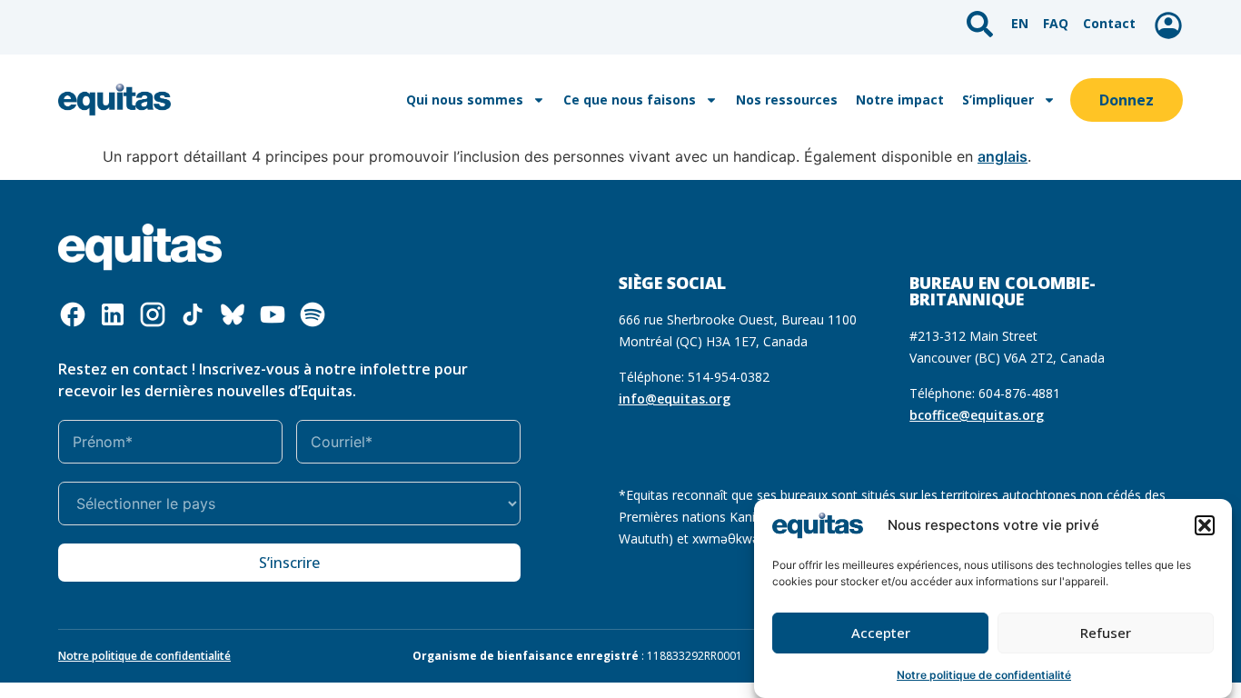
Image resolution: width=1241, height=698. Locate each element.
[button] (1205, 525)
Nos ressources (787, 99)
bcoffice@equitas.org (976, 415)
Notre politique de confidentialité (984, 675)
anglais (1003, 156)
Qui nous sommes (464, 99)
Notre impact (900, 99)
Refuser (1105, 633)
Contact (1109, 23)
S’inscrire (289, 563)
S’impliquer (998, 99)
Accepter (880, 633)
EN (1019, 23)
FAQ (1055, 23)
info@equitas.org (674, 398)
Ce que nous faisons (629, 99)
